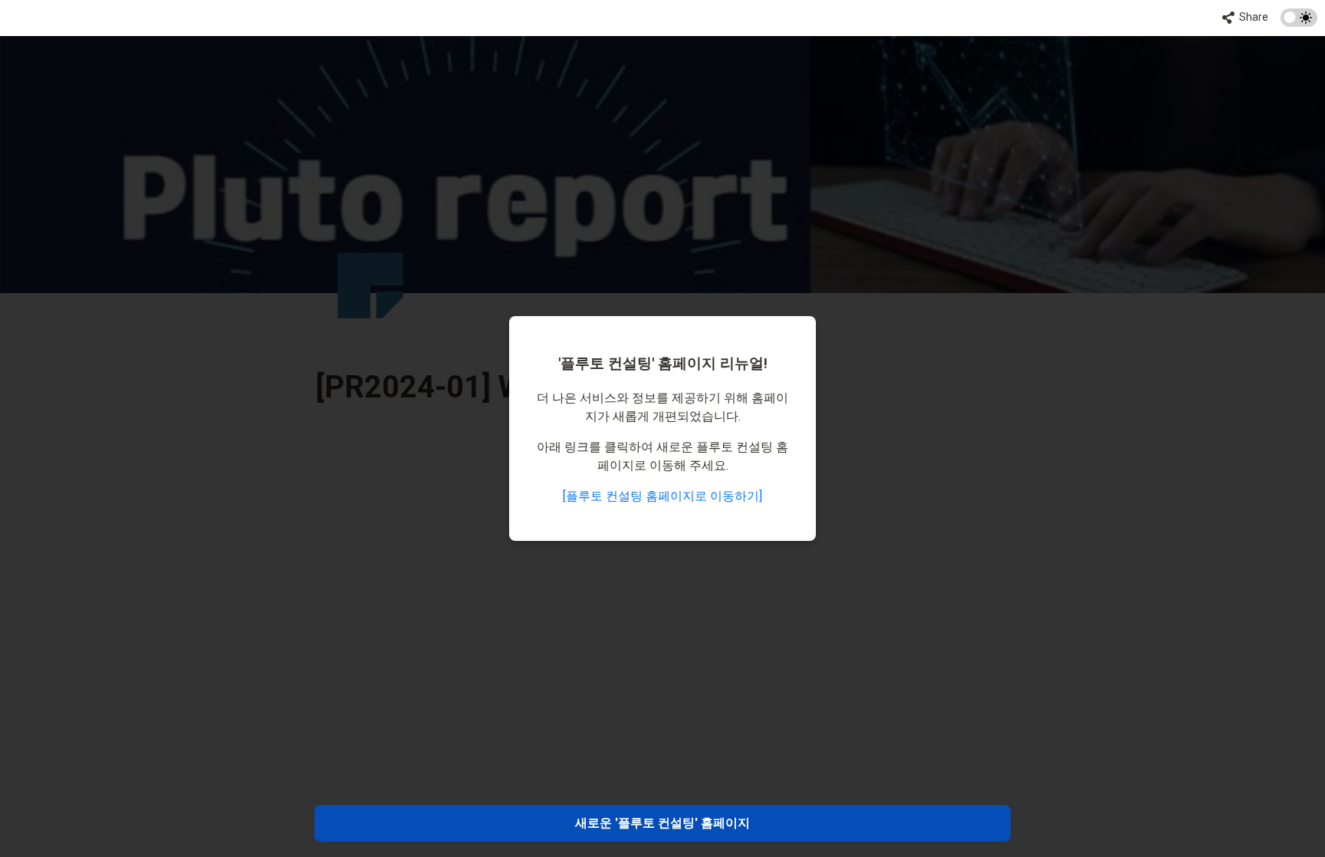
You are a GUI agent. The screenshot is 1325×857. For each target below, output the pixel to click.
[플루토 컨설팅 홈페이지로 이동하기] (662, 496)
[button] (1245, 17)
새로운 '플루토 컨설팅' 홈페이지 (662, 823)
